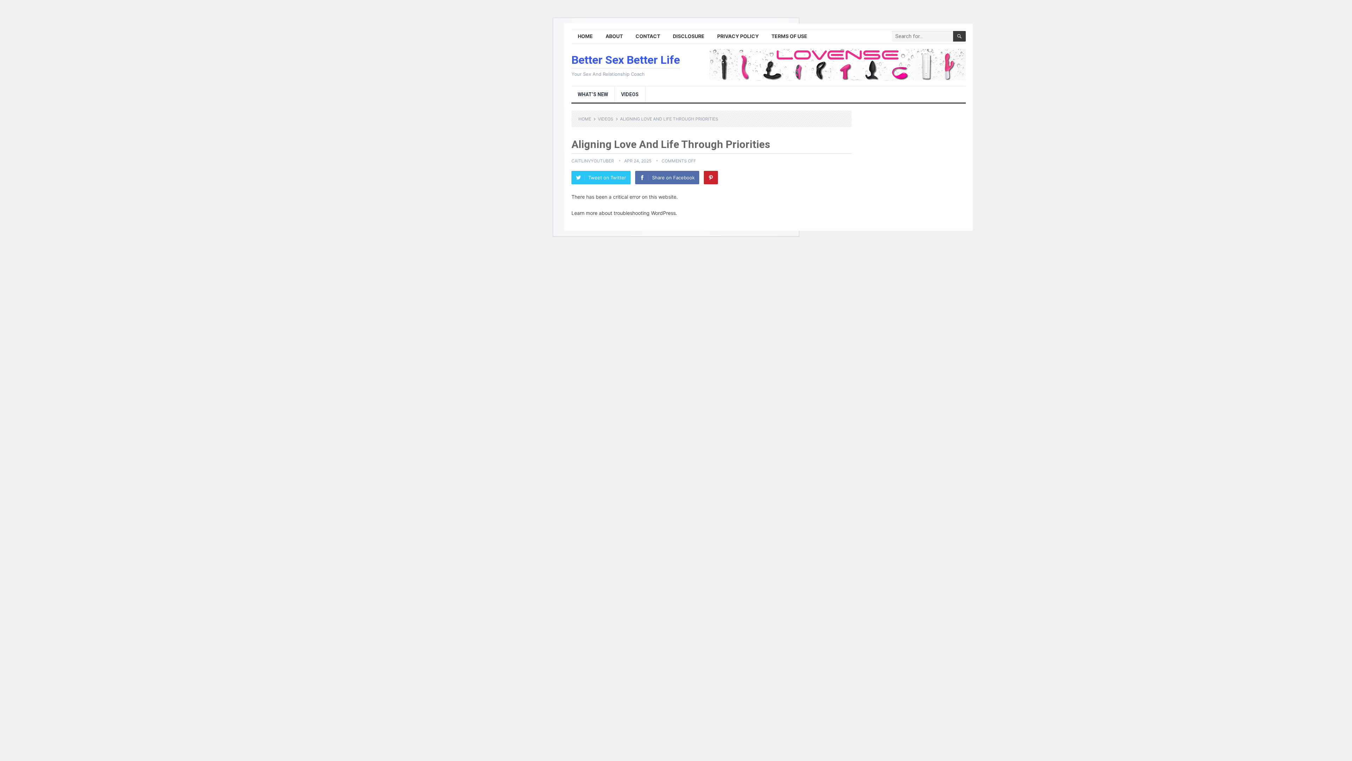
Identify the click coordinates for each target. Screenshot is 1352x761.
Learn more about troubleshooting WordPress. (624, 213)
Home (585, 36)
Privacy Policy (738, 36)
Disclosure (689, 36)
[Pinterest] (711, 177)
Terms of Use (789, 36)
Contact (648, 36)
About (614, 36)
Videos (630, 94)
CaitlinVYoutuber (592, 160)
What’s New (593, 94)
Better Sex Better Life (625, 60)
